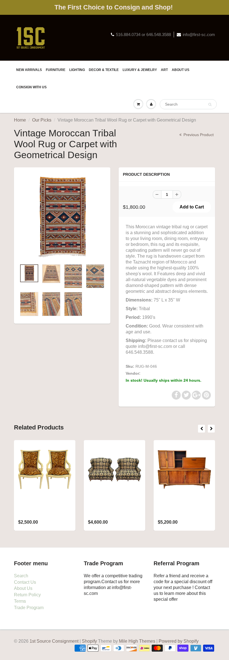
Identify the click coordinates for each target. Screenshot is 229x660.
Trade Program (29, 607)
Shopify (89, 641)
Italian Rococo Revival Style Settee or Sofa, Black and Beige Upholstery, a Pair (114, 510)
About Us (23, 588)
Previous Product (198, 134)
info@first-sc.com (199, 34)
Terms (20, 601)
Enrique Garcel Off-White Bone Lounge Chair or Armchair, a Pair (41, 510)
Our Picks (41, 120)
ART (164, 70)
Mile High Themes (137, 641)
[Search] (210, 104)
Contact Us (25, 582)
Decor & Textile (104, 70)
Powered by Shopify (179, 641)
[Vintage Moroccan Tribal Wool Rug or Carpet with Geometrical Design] (62, 217)
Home (20, 120)
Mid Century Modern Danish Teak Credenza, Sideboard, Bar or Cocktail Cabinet (183, 510)
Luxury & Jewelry (140, 70)
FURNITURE (55, 70)
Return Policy (27, 594)
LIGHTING (77, 70)
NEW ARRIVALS (29, 70)
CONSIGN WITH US (31, 87)
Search (21, 575)
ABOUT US (180, 70)
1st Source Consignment (163, 373)
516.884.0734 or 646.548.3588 (143, 34)
